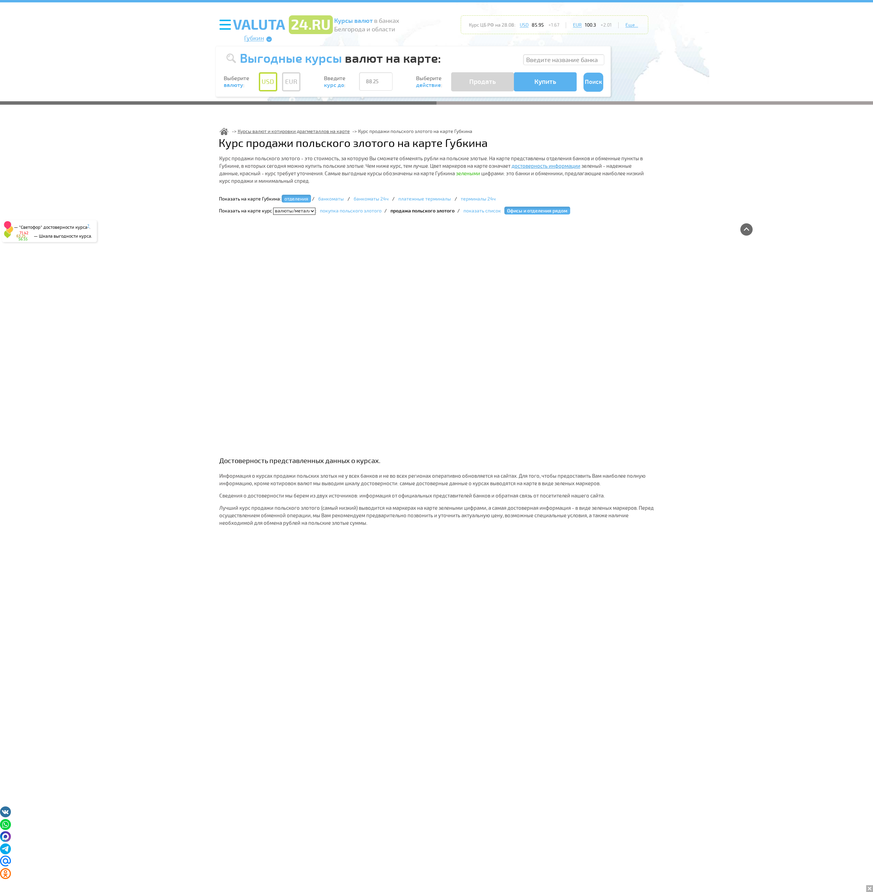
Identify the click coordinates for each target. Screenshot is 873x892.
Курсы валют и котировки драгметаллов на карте (294, 131)
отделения (296, 199)
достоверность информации (546, 166)
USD (524, 25)
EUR (577, 25)
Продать (482, 82)
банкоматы (331, 199)
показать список (482, 211)
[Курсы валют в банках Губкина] (224, 131)
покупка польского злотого (351, 211)
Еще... (631, 25)
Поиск (593, 82)
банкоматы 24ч (371, 199)
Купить (545, 82)
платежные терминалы (424, 199)
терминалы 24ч (478, 199)
